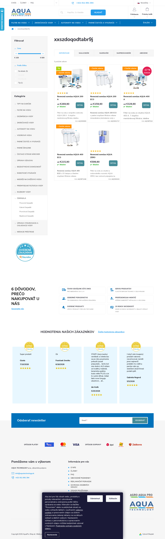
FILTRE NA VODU (24, 110)
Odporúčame (64, 53)
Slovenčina (144, 3)
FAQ (32, 3)
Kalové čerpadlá (25, 207)
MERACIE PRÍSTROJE (25, 232)
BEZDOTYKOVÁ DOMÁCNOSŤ (29, 167)
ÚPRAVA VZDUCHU (25, 160)
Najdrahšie (103, 53)
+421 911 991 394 (22, 478)
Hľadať (98, 12)
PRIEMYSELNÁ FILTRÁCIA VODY (30, 186)
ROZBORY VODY (24, 192)
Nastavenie (52, 534)
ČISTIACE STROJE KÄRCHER (28, 154)
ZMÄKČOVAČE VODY (25, 123)
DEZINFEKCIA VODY (25, 116)
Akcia (21, 75)
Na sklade (22, 71)
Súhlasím (113, 498)
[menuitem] (20, 23)
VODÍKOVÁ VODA (24, 135)
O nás (13, 3)
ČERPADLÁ (21, 198)
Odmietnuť (95, 498)
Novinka (22, 79)
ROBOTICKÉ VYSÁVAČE (26, 173)
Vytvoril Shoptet (148, 534)
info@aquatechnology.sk (24, 473)
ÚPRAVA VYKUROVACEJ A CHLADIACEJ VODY (27, 224)
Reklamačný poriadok (81, 481)
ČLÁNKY (23, 3)
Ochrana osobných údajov (80, 486)
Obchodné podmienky (80, 478)
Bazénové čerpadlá (26, 216)
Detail (80, 105)
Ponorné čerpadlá (26, 203)
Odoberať (140, 420)
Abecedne (143, 53)
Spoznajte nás (17, 308)
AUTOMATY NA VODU (26, 129)
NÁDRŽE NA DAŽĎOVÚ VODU (29, 179)
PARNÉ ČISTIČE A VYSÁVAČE (28, 141)
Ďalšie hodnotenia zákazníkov (111, 332)
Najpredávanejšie (124, 53)
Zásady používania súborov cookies (79, 491)
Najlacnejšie (84, 53)
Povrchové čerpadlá (26, 211)
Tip (20, 83)
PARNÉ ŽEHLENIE (24, 148)
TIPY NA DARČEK (24, 104)
